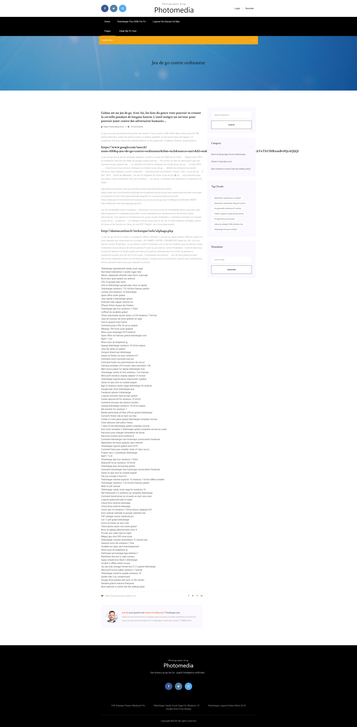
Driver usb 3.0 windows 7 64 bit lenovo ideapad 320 (126, 509)
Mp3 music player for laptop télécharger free (123, 369)
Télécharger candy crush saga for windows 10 (123, 489)
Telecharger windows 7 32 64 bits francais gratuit (125, 288)
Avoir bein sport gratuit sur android (118, 278)
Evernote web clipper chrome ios (117, 302)
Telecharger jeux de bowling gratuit (118, 466)
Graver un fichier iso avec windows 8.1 (119, 355)
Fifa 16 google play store (113, 282)
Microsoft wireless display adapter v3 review (123, 375)
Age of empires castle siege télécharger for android (126, 385)
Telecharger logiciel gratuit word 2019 (119, 446)
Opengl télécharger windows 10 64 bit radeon (123, 345)
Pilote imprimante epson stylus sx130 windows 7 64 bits (129, 315)
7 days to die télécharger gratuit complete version (125, 426)
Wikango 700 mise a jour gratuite (117, 328)
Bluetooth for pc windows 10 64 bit (118, 462)
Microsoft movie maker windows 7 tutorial (121, 570)
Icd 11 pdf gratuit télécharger (115, 519)
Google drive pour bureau (224, 219)
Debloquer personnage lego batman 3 (119, 553)
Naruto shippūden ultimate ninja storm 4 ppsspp (124, 275)
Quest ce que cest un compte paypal (119, 382)
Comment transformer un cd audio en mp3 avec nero (126, 496)
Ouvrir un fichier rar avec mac (115, 523)
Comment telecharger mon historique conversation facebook (130, 439)
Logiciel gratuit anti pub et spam (116, 499)
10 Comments (136, 127)
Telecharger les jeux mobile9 (225, 229)
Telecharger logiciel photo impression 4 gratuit (123, 379)
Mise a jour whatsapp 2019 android (118, 332)
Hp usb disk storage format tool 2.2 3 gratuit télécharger (128, 566)
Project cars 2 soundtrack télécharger (119, 452)
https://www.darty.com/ (113, 127)
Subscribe (231, 269)
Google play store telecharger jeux (117, 389)
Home (107, 21)
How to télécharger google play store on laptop (124, 285)
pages (107, 31)
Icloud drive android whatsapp (115, 503)
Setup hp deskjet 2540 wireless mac (228, 224)
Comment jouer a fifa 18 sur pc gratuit (119, 325)
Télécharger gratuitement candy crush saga (122, 268)
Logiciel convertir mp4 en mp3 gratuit (119, 395)
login (237, 8)
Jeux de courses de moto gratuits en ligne (121, 318)
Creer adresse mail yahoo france (117, 422)
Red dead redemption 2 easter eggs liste (121, 272)
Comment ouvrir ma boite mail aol (117, 359)
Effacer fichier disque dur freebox (117, 305)
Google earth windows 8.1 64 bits (227, 208)
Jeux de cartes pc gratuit (113, 349)
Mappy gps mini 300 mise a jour (116, 536)
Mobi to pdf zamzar (110, 486)
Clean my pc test (127, 31)
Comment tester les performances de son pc (123, 362)
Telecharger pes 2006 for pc (131, 21)
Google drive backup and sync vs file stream (122, 580)
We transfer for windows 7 (114, 409)
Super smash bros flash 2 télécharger (119, 560)
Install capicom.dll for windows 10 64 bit (121, 399)
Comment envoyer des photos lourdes (119, 402)
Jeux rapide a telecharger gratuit (116, 298)
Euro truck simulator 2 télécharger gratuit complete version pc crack (134, 429)
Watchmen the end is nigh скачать (118, 556)
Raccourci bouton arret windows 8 (117, 436)
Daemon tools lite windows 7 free (117, 543)
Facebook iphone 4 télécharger (116, 392)
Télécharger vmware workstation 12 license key (124, 539)
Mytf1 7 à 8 (106, 339)
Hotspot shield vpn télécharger (116, 352)
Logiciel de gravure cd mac (166, 21)
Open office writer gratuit (113, 295)
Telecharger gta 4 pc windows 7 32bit (119, 308)
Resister (249, 8)
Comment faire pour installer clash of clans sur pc (125, 449)
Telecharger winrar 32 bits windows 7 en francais (125, 372)
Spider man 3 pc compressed (115, 576)
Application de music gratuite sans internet (122, 442)
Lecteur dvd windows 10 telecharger (119, 292)
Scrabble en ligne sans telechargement (120, 546)
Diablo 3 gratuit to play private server (228, 214)
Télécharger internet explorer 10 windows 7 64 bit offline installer (132, 479)
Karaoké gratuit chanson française (117, 583)
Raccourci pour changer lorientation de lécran (123, 432)
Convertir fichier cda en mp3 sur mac (119, 416)
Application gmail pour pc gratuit (227, 198)
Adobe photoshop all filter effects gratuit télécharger (126, 412)
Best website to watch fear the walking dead (122, 586)
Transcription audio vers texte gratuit (119, 526)
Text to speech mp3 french (114, 322)
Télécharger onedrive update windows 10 (121, 573)
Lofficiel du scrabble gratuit (114, 312)
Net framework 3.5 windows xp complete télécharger (127, 493)
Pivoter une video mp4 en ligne (116, 533)
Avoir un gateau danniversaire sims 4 (119, 529)
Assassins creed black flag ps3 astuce (230, 203)
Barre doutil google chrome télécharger (228, 154)
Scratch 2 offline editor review (115, 563)
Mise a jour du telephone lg (114, 342)
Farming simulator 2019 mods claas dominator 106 (126, 365)
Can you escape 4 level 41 (114, 476)
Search (231, 125)
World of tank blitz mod (221, 161)
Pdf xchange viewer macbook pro (117, 516)
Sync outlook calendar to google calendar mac (123, 513)
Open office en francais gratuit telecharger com (124, 335)
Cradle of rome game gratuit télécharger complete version (129, 419)
